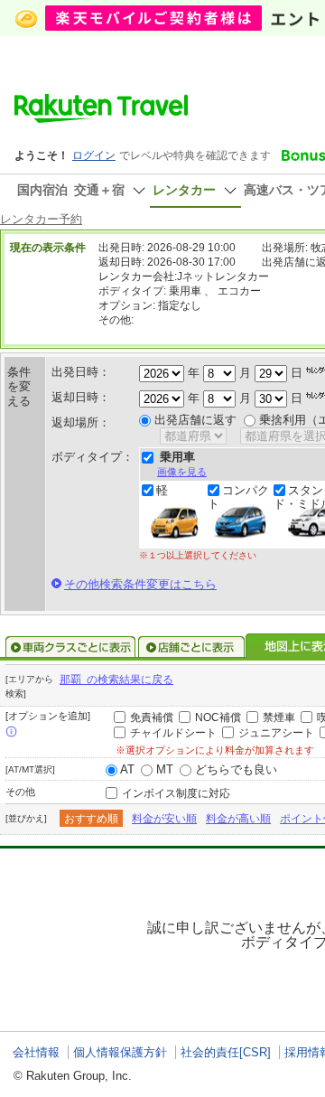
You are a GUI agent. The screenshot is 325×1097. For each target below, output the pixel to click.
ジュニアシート (276, 733)
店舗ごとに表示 (191, 647)
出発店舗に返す (195, 420)
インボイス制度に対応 (176, 793)
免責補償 (151, 717)
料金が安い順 (164, 818)
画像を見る (182, 471)
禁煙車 (279, 717)
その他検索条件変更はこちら (140, 584)
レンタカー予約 (41, 219)
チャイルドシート (173, 733)
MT (164, 769)
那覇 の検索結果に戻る (116, 679)
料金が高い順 (238, 818)
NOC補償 (218, 717)
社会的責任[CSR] (226, 1052)
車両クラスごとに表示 (70, 647)
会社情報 (36, 1052)
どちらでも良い (236, 769)
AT (127, 769)
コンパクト (238, 497)
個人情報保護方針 (120, 1052)
